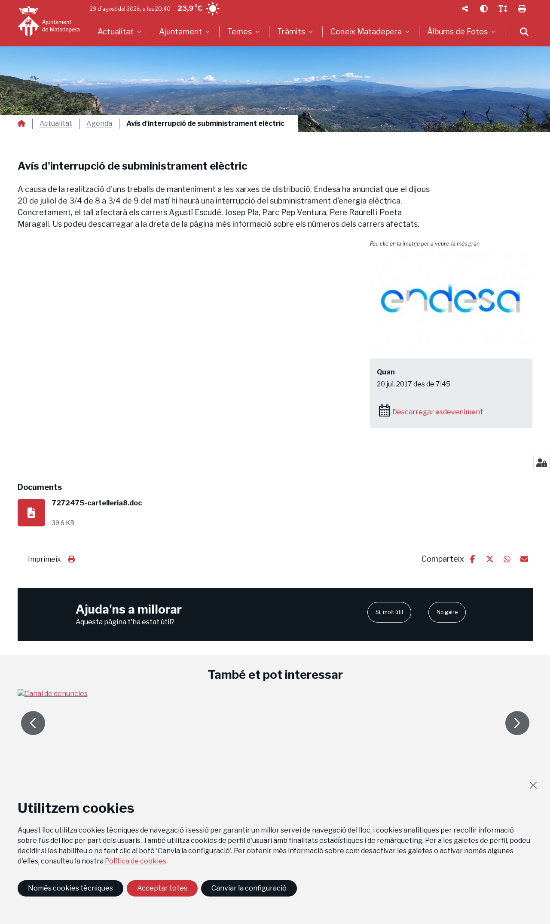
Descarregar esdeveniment (437, 412)
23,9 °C (189, 8)
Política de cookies (135, 861)
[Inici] (48, 21)
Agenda (99, 123)
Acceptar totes (162, 888)
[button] (451, 299)
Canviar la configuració (249, 888)
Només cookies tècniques (70, 888)
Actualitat (56, 123)
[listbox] (120, 31)
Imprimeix (44, 559)
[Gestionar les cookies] (541, 462)
